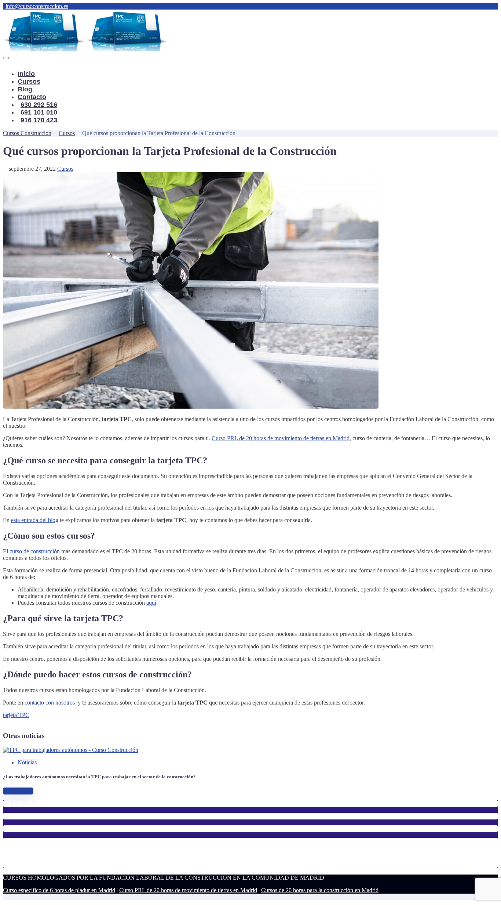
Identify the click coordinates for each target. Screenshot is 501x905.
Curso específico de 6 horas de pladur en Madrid (59, 890)
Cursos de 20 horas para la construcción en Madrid (320, 890)
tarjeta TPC (16, 715)
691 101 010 (39, 112)
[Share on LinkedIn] (23, 721)
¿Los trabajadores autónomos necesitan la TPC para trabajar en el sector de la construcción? (99, 776)
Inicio (26, 73)
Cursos (29, 81)
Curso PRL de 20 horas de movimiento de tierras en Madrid (188, 890)
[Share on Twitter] (11, 721)
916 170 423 (39, 120)
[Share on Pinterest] (17, 721)
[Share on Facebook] (5, 721)
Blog (25, 89)
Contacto (32, 97)
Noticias (27, 762)
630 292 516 (39, 104)
